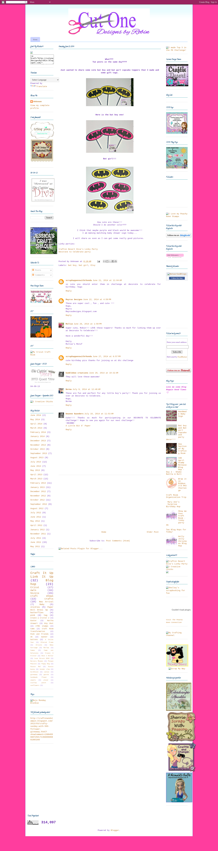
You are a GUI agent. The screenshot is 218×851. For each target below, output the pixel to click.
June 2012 (35, 517)
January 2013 (37, 487)
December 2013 (38, 441)
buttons (34, 640)
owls (33, 590)
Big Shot (48, 623)
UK (31, 637)
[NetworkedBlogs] (176, 274)
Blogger (115, 830)
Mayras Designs (74, 299)
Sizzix (34, 593)
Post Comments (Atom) (118, 541)
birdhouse (34, 672)
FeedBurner (182, 356)
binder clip (45, 669)
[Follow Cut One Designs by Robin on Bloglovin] (179, 237)
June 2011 (35, 542)
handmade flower (38, 677)
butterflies (36, 612)
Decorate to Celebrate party (75, 252)
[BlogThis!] (107, 261)
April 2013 (36, 475)
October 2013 (37, 449)
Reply (69, 291)
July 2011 (35, 538)
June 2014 (35, 415)
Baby (42, 604)
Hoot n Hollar (48, 656)
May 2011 (35, 546)
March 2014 (36, 428)
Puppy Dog (46, 664)
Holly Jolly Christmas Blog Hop (182, 541)
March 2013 (36, 479)
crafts (48, 599)
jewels (33, 680)
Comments (39, 275)
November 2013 (38, 445)
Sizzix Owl (35, 666)
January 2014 (37, 436)
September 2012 (38, 504)
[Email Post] (98, 261)
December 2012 (38, 491)
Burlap (46, 648)
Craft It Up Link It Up (41, 574)
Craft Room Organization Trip (176, 496)
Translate (41, 86)
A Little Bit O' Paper (78, 426)
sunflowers (34, 685)
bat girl (83, 265)
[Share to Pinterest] (115, 261)
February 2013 (38, 483)
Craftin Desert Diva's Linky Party (78, 249)
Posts (37, 270)
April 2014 (36, 424)
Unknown (37, 102)
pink (32, 615)
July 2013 (35, 462)
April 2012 (36, 525)
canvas (46, 672)
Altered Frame (47, 642)
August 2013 (36, 458)
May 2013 (35, 470)
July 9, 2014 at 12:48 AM (86, 389)
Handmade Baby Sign (182, 413)
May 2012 (35, 521)
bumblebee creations (77, 373)
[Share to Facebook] (112, 261)
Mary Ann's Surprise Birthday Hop (173, 504)
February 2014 (38, 432)
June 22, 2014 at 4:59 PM (97, 299)
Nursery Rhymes (36, 661)
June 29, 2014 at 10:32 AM (103, 373)
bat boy (72, 265)
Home (35, 39)
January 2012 (37, 530)
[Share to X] (110, 261)
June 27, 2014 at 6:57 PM (107, 356)
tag (45, 615)
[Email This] (104, 261)
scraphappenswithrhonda (79, 280)
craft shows (41, 596)
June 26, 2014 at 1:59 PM (88, 324)
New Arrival (46, 602)
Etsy (93, 265)
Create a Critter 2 (39, 618)
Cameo (32, 650)
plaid (46, 680)
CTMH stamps (42, 626)
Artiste (39, 645)
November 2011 (38, 534)
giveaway (34, 674)
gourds (46, 674)
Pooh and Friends (39, 634)
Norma (69, 389)
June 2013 (35, 466)
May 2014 (35, 419)
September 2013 (38, 453)
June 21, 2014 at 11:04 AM (107, 280)
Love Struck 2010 (42, 658)
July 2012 (35, 513)
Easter (33, 621)
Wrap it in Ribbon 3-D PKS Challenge (182, 485)
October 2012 (37, 500)
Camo (32, 629)
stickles (35, 607)
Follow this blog (176, 278)
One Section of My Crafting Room (182, 448)
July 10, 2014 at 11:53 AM (98, 414)
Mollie (69, 324)
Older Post (153, 532)
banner (44, 637)
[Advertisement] (109, 501)
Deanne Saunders (74, 414)
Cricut (34, 587)
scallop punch (38, 683)
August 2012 (36, 508)
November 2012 (38, 496)
